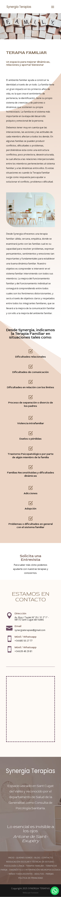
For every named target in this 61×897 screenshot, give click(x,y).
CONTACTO (47, 857)
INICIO (11, 857)
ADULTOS (39, 873)
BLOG (37, 857)
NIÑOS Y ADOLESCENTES (21, 873)
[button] (55, 891)
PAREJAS (50, 873)
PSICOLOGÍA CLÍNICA (14, 865)
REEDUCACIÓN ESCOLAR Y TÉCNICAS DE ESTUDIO (30, 861)
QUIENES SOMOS (24, 857)
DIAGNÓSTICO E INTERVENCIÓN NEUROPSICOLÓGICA (34, 869)
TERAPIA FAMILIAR (35, 865)
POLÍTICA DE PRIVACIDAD (30, 878)
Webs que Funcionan (30, 892)
